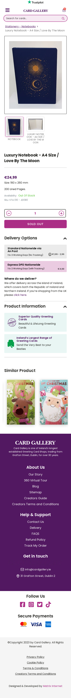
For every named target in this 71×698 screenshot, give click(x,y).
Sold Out (35, 224)
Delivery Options (20, 238)
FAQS (35, 534)
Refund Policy (35, 540)
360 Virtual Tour (35, 480)
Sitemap (35, 492)
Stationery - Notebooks (20, 26)
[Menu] (7, 10)
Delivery (35, 528)
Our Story (35, 474)
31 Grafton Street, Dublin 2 (37, 576)
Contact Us (35, 522)
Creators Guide (35, 498)
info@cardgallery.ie (38, 569)
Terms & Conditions (35, 668)
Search (63, 18)
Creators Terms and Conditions (35, 504)
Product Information (25, 306)
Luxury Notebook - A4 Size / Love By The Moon (31, 157)
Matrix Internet (52, 686)
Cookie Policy (35, 662)
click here (20, 295)
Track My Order (35, 545)
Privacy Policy (35, 657)
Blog (35, 486)
